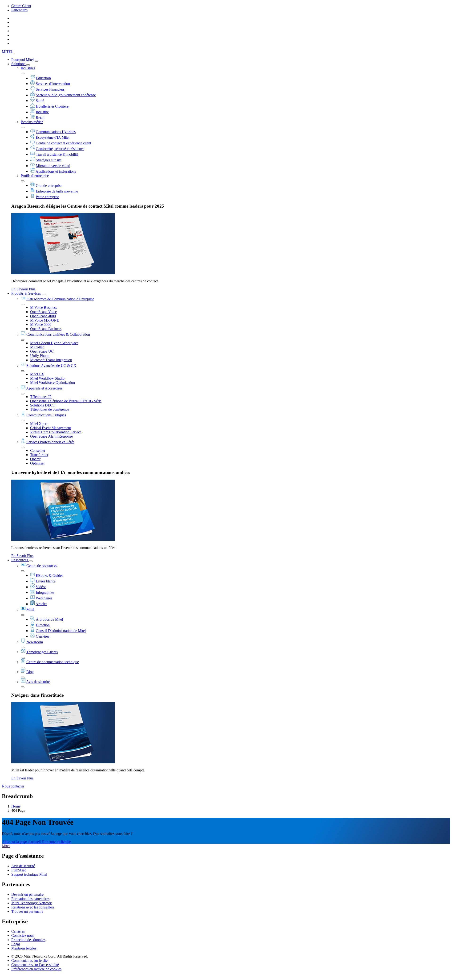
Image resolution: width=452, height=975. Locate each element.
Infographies (45, 592)
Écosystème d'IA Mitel (52, 137)
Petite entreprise (47, 197)
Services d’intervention (53, 84)
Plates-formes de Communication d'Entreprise (60, 299)
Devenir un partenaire (27, 894)
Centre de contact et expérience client (63, 143)
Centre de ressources (41, 566)
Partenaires (19, 10)
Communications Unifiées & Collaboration (58, 334)
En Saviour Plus (23, 289)
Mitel (30, 609)
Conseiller (37, 450)
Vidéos (41, 587)
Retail (40, 118)
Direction (43, 625)
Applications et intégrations (56, 171)
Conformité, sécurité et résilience (60, 149)
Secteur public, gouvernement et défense (66, 95)
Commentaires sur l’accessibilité (35, 965)
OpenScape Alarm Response (51, 436)
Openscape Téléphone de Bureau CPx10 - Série (65, 401)
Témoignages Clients (42, 652)
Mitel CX (37, 374)
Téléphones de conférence (49, 409)
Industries (28, 68)
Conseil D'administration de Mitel (61, 631)
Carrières (42, 636)
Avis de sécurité (38, 682)
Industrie (42, 112)
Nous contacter (13, 786)
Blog (30, 672)
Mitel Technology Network (31, 903)
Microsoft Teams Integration (51, 360)
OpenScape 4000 (43, 316)
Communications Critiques (46, 415)
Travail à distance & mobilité (57, 154)
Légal (15, 944)
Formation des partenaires (30, 899)
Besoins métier (32, 122)
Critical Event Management (50, 428)
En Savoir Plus (22, 556)
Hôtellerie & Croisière (52, 106)
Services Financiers (50, 89)
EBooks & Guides (49, 575)
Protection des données (28, 940)
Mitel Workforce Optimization (52, 383)
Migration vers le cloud (53, 166)
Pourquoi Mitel (23, 60)
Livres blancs (46, 581)
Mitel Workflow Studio (47, 378)
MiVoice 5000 (40, 324)
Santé (40, 101)
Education (43, 78)
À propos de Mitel (49, 619)
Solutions (18, 64)
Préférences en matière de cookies (36, 969)
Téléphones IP (41, 397)
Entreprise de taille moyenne (57, 191)
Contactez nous (22, 935)
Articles (41, 604)
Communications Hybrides (56, 132)
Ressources (20, 560)
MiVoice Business (43, 307)
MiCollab (37, 347)
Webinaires (44, 598)
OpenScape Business (45, 329)
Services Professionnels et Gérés (50, 442)
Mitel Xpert (38, 424)
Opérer (35, 459)
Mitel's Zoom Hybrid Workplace (54, 343)
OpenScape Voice (43, 312)
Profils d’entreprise (35, 176)
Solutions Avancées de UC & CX (51, 366)
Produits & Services (26, 293)
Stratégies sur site (48, 160)
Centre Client (21, 6)
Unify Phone (39, 356)
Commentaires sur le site (29, 960)
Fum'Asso (18, 870)
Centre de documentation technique (52, 662)
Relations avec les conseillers (32, 907)
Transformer (39, 455)
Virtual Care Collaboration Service (55, 432)
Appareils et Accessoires (44, 388)
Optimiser (37, 463)
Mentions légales (23, 948)
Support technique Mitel (29, 874)
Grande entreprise (49, 186)
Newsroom (34, 642)
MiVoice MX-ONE (44, 320)
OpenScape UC (42, 351)
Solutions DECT (42, 405)
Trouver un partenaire (27, 911)
